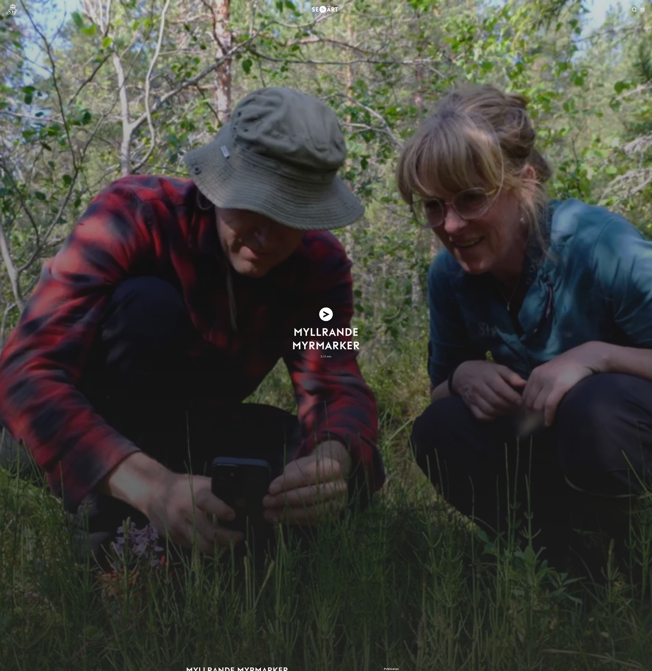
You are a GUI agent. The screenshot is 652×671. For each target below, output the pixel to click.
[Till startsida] (12, 9)
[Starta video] (326, 314)
